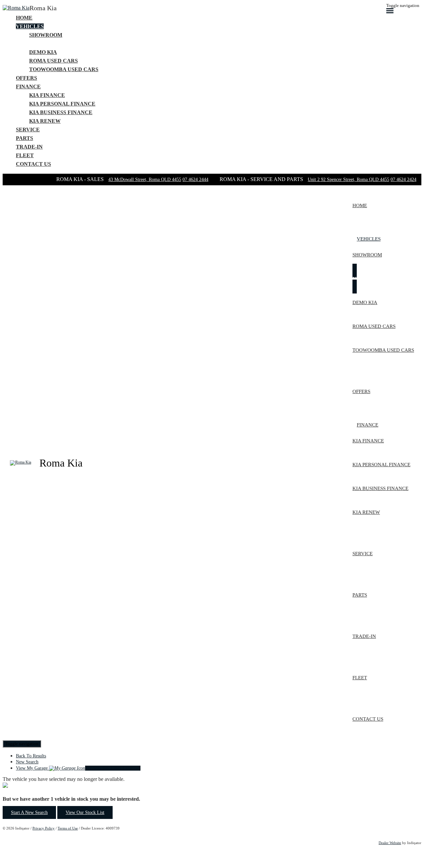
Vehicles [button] (30, 26)
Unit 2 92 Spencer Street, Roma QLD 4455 (348, 179)
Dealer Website (390, 843)
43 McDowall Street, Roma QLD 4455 (144, 179)
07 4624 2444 (195, 179)
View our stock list (85, 812)
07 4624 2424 (403, 179)
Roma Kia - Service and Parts (262, 179)
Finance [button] (28, 86)
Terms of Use (68, 828)
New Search (27, 761)
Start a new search (29, 812)
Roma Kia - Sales (80, 179)
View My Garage (78, 768)
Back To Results (31, 755)
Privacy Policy (43, 828)
